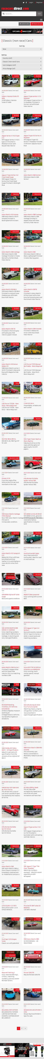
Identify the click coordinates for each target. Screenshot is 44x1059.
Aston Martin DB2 (30, 252)
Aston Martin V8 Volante (10, 214)
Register (39, 2)
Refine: (4, 55)
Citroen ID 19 (6, 478)
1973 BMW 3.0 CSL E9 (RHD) (33, 514)
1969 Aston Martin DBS (31, 939)
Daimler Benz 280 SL (9, 439)
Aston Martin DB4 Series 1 (32, 175)
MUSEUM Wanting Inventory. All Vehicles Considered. (9, 707)
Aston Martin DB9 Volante (32, 329)
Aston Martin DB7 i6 (8, 329)
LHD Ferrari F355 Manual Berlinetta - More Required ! (33, 366)
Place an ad (37, 24)
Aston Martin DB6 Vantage (33, 214)
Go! (39, 14)
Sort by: (22, 46)
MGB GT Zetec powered (31, 595)
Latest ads (25, 24)
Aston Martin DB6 (8, 866)
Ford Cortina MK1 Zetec (31, 553)
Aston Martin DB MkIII (9, 289)
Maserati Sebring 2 (8, 973)
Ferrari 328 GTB (29, 973)
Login (31, 2)
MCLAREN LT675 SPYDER (10, 1010)
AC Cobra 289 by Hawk (31, 787)
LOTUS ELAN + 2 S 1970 (9, 906)
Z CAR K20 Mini (29, 403)
